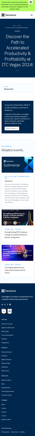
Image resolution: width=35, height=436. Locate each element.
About (3, 404)
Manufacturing (5, 363)
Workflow (4, 339)
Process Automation (7, 335)
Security (22, 432)
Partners (4, 412)
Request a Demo (6, 419)
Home (14, 25)
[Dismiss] (33, 2)
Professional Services (7, 391)
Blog (2, 384)
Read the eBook (11, 128)
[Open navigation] (32, 15)
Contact (3, 416)
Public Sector (5, 371)
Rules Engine (5, 331)
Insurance (4, 356)
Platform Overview (7, 324)
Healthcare (4, 367)
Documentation (5, 387)
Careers (3, 408)
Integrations (5, 342)
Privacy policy (5, 432)
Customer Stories (6, 395)
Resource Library (6, 380)
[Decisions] (8, 14)
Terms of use (14, 432)
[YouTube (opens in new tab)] (5, 304)
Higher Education (6, 359)
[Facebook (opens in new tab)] (7, 304)
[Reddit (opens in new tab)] (10, 304)
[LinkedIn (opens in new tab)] (2, 304)
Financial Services (6, 352)
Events (19, 25)
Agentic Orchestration (7, 327)
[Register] (30, 5)
